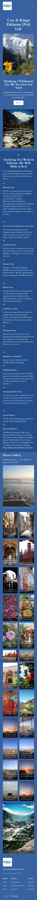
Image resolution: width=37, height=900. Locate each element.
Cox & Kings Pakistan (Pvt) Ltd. (13, 869)
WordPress (15, 896)
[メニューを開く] (33, 6)
